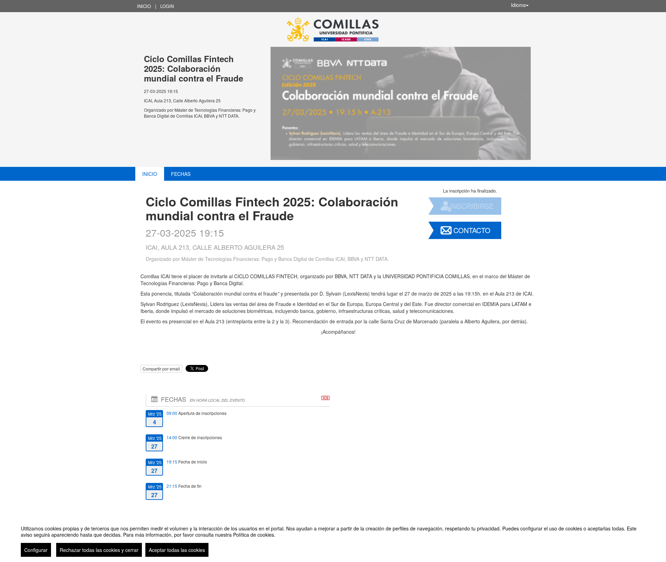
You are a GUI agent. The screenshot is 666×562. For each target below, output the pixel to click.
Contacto (471, 230)
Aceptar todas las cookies (177, 549)
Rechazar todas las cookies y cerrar (99, 549)
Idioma (518, 4)
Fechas (180, 173)
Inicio (144, 6)
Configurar (36, 549)
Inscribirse (472, 206)
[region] (333, 538)
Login (167, 6)
